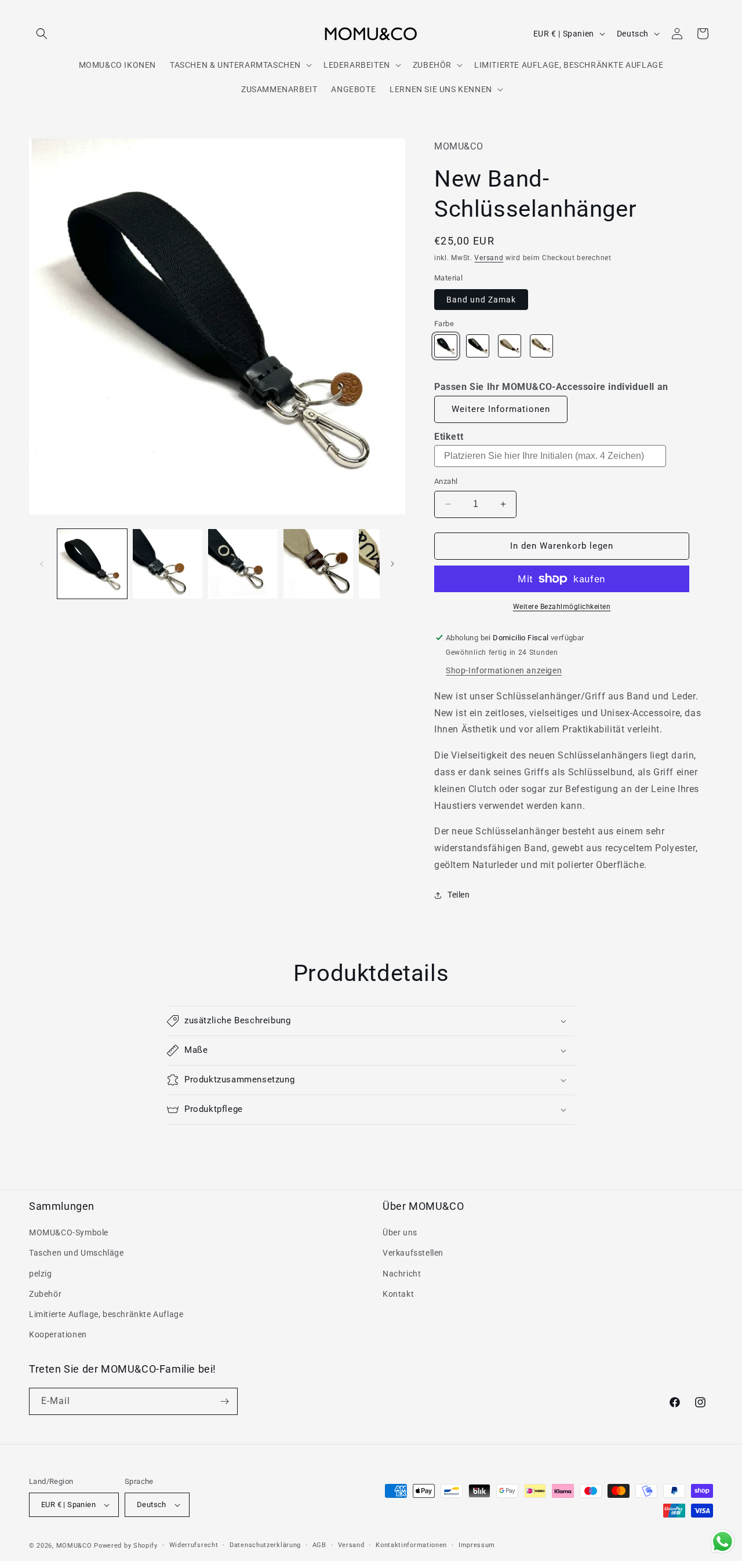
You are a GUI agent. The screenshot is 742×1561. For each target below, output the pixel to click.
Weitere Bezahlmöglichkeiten (562, 607)
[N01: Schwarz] (445, 346)
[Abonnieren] (224, 1401)
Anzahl (445, 481)
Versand (488, 258)
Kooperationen (58, 1334)
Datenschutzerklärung (265, 1545)
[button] (41, 33)
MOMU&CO (74, 1545)
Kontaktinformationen (411, 1545)
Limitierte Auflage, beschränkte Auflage (106, 1314)
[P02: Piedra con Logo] (541, 346)
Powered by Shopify (126, 1545)
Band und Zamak (481, 299)
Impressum (477, 1545)
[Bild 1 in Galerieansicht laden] (92, 564)
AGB (319, 1545)
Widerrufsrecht (194, 1545)
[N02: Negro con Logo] (477, 346)
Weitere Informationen (501, 409)
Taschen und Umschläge (76, 1252)
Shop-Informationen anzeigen (504, 670)
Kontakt (398, 1294)
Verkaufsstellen (413, 1252)
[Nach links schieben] (41, 564)
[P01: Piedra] (509, 346)
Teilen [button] (459, 894)
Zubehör (45, 1294)
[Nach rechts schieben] (392, 564)
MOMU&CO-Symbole (68, 1232)
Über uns (400, 1232)
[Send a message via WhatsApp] (722, 1541)
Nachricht (402, 1273)
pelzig (40, 1273)
